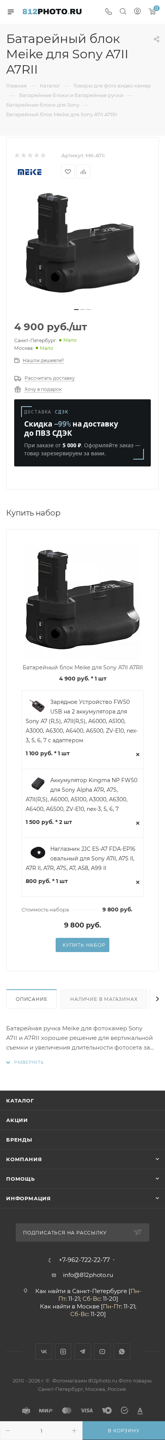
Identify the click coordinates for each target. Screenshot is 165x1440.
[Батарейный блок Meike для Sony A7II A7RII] (82, 245)
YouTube (102, 1351)
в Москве (85, 1306)
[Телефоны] (108, 12)
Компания (24, 1159)
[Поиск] (123, 12)
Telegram (82, 1351)
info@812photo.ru (88, 1275)
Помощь (20, 1179)
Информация (28, 1198)
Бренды (19, 1140)
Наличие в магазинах (103, 999)
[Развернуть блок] (25, 1062)
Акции (17, 1120)
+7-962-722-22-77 (84, 1260)
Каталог (20, 1100)
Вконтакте (43, 1351)
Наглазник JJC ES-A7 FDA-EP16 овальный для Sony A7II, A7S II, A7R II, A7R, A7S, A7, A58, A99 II (80, 858)
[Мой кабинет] (137, 12)
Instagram (63, 1351)
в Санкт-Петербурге (97, 1291)
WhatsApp (122, 1351)
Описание (31, 999)
